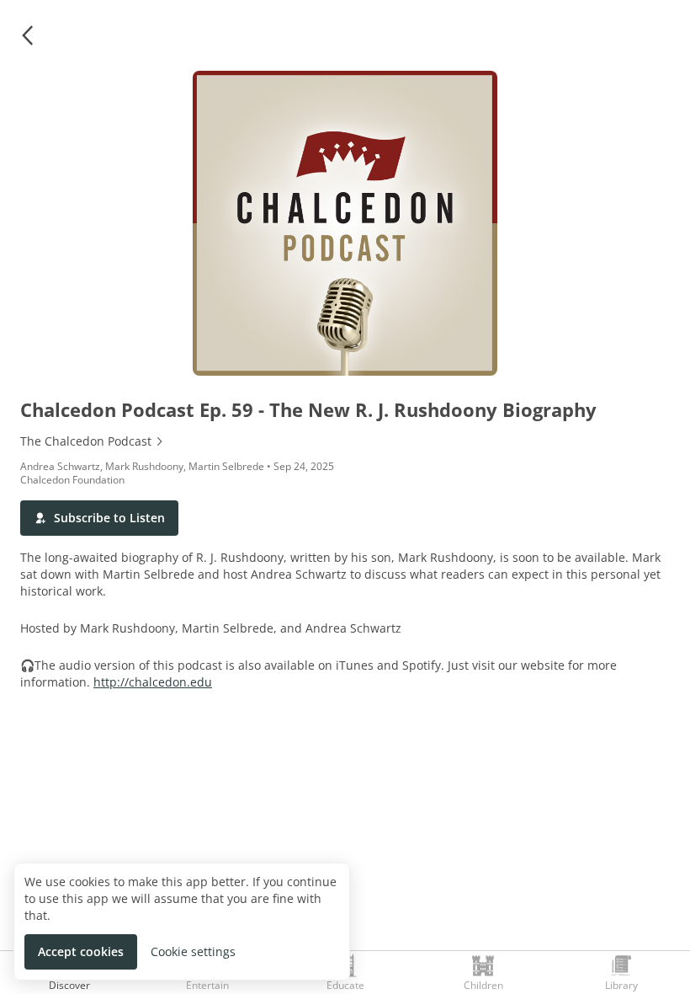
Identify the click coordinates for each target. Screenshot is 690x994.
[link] (345, 441)
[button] (27, 35)
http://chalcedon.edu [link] (152, 682)
